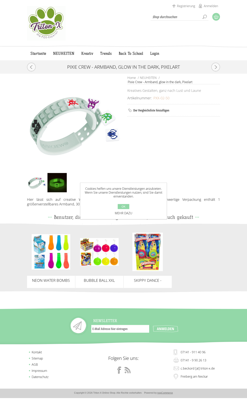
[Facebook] (119, 370)
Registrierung (186, 6)
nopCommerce (165, 393)
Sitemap (37, 358)
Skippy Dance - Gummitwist (147, 280)
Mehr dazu (123, 213)
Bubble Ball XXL (99, 280)
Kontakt (37, 352)
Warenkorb (216, 17)
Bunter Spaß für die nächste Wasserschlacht (51, 252)
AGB (35, 364)
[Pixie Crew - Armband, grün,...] (215, 67)
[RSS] (128, 370)
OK (123, 206)
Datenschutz (40, 377)
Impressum (39, 371)
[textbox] (179, 17)
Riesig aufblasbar (99, 248)
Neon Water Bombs (51, 280)
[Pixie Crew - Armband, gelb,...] (31, 67)
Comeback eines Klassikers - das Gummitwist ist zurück (148, 252)
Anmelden (211, 6)
